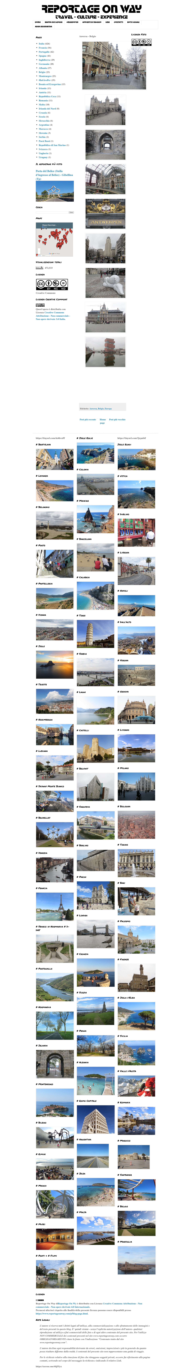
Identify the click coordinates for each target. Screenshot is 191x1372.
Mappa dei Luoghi (53, 22)
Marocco (43, 129)
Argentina (44, 124)
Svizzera (43, 149)
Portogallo (44, 51)
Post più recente (88, 419)
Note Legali (133, 22)
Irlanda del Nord (47, 108)
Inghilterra (44, 59)
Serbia (42, 137)
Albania (43, 68)
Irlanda (42, 88)
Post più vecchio (117, 419)
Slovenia (43, 133)
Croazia (43, 112)
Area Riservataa (43, 27)
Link (108, 22)
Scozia (42, 116)
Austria (42, 92)
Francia (43, 47)
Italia (41, 43)
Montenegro (45, 76)
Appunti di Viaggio (91, 22)
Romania (43, 100)
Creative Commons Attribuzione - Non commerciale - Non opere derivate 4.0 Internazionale (89, 1305)
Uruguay (43, 157)
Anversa (93, 408)
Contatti (118, 22)
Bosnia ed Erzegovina (50, 84)
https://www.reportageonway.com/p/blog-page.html (62, 1313)
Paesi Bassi (44, 141)
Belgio (101, 408)
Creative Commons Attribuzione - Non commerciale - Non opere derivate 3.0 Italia (53, 316)
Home (38, 22)
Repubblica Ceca (47, 96)
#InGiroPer (72, 22)
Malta (42, 104)
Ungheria (43, 153)
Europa (108, 408)
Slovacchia (44, 120)
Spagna (42, 55)
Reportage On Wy (67, 1303)
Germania (44, 64)
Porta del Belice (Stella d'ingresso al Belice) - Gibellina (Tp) (54, 175)
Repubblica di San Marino (52, 145)
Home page (103, 421)
